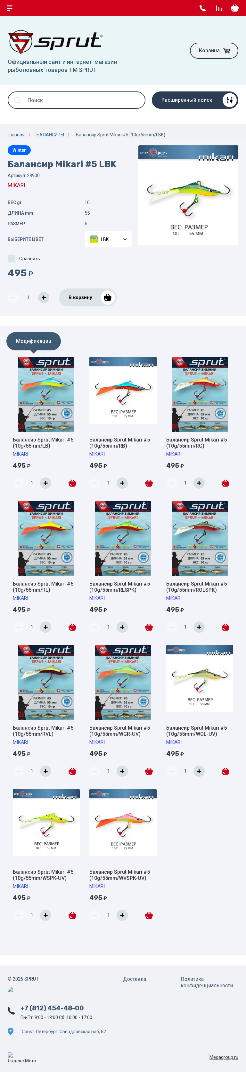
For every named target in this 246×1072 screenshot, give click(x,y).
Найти (137, 100)
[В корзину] (72, 483)
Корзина (209, 50)
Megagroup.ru (223, 1057)
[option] (188, 195)
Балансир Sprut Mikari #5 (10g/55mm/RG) (196, 443)
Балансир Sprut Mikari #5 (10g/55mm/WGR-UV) (119, 731)
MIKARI (16, 185)
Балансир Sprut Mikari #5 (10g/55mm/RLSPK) (119, 587)
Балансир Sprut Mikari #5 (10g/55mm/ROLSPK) (196, 587)
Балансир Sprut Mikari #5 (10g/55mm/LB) (43, 443)
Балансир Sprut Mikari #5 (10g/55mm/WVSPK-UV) (119, 875)
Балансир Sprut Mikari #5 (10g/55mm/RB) (119, 443)
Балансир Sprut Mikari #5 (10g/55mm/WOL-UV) (196, 731)
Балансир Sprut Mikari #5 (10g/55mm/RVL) (43, 731)
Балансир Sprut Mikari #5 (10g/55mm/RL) (43, 587)
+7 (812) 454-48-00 (52, 1008)
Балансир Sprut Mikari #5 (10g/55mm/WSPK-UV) (43, 875)
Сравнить (29, 259)
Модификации (33, 341)
